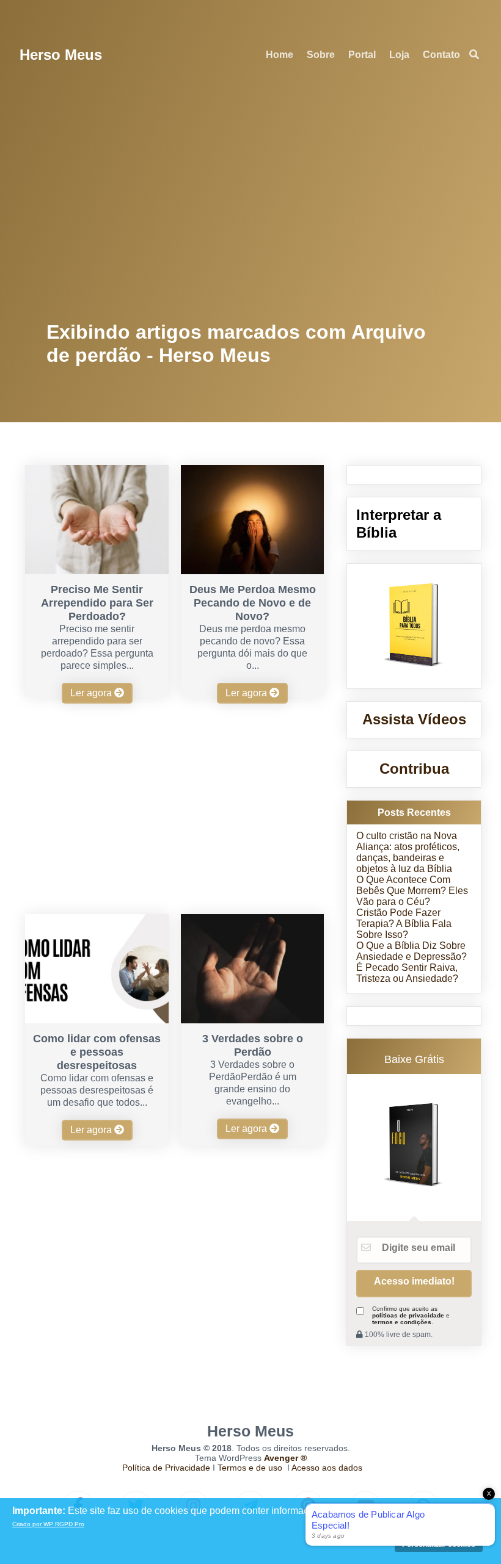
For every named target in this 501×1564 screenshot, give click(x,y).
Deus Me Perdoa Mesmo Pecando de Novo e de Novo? (252, 602)
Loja (399, 54)
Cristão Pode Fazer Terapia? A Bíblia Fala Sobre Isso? (404, 923)
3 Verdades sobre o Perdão (252, 1045)
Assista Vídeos (414, 719)
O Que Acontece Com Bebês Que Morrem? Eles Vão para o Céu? (412, 890)
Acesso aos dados (326, 1467)
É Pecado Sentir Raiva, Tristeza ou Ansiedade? (407, 973)
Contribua (414, 768)
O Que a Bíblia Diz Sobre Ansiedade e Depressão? (411, 951)
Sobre (321, 54)
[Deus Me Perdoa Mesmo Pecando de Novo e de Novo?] (252, 571)
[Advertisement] (250, 201)
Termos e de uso (250, 1467)
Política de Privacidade (166, 1467)
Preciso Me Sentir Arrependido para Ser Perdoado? (97, 602)
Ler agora (92, 693)
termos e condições (401, 1322)
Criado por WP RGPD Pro (48, 1524)
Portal (362, 54)
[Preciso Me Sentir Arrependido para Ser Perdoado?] (96, 571)
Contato (441, 54)
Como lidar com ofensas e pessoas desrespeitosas (97, 1052)
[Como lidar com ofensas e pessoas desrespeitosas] (96, 1020)
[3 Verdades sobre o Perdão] (252, 1020)
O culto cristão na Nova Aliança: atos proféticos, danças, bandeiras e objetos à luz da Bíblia (407, 852)
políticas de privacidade (408, 1315)
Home (279, 54)
